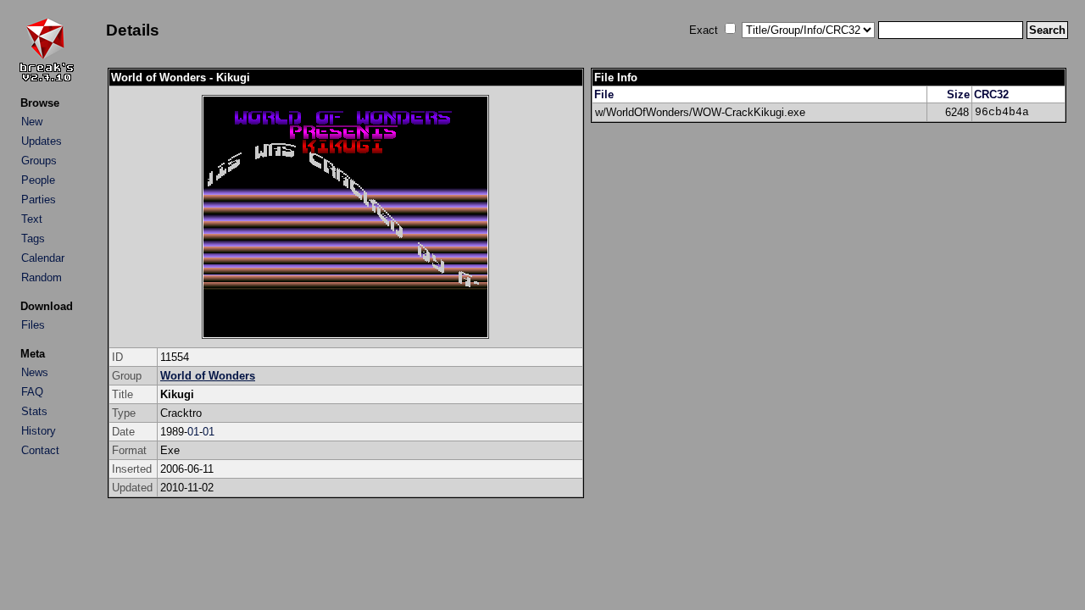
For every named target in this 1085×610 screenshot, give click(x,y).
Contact (40, 450)
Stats (34, 411)
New (31, 121)
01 (193, 431)
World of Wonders (207, 375)
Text (31, 219)
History (38, 430)
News (34, 372)
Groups (39, 160)
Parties (38, 199)
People (38, 180)
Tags (33, 238)
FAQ (32, 391)
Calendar (42, 258)
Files (33, 325)
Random (41, 277)
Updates (41, 141)
